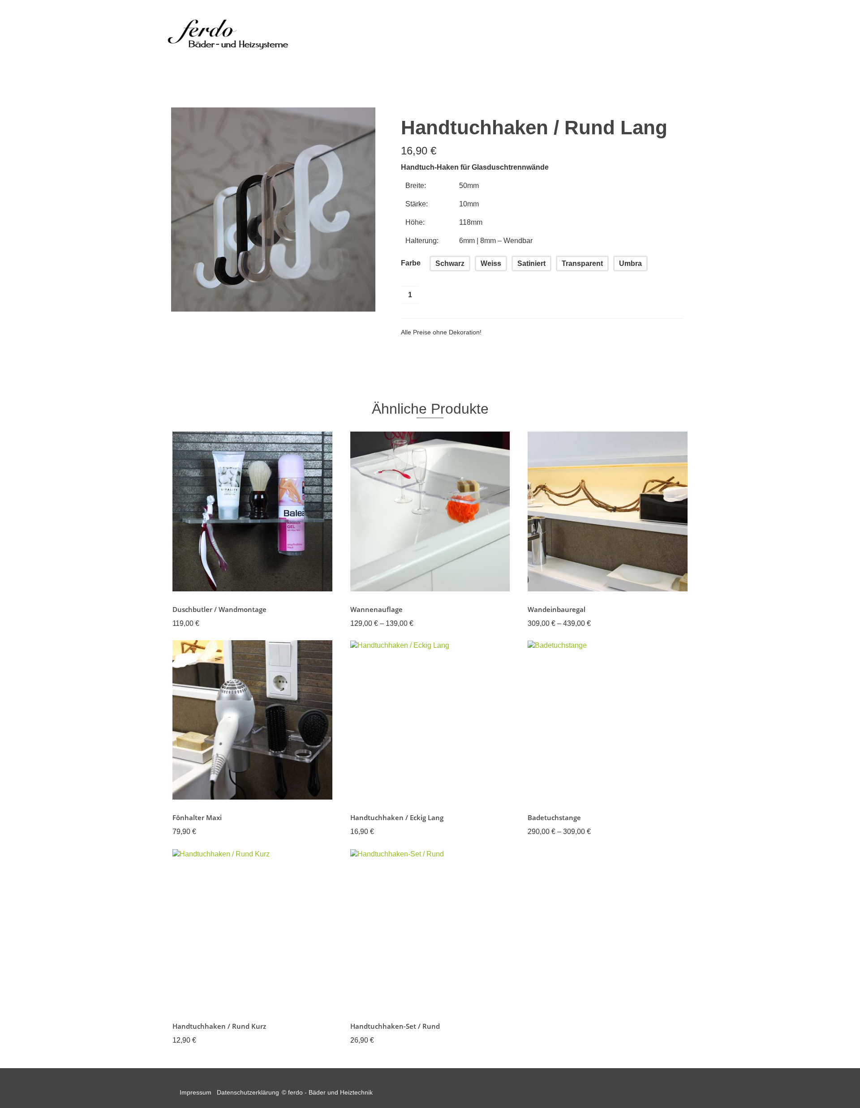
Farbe (411, 263)
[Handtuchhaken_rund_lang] (273, 209)
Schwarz (449, 263)
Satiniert (531, 263)
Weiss (491, 263)
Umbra (630, 263)
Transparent (582, 263)
